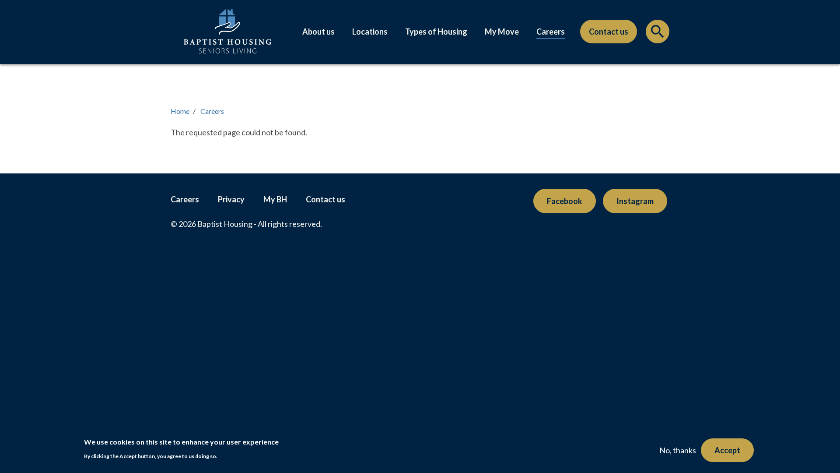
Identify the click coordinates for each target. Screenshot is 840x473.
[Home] (227, 39)
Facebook (564, 201)
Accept (727, 450)
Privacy (231, 199)
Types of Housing (436, 31)
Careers (550, 31)
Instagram (635, 201)
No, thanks (677, 450)
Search (657, 34)
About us (318, 31)
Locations (370, 31)
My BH (275, 199)
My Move (502, 31)
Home (180, 111)
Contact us (608, 31)
